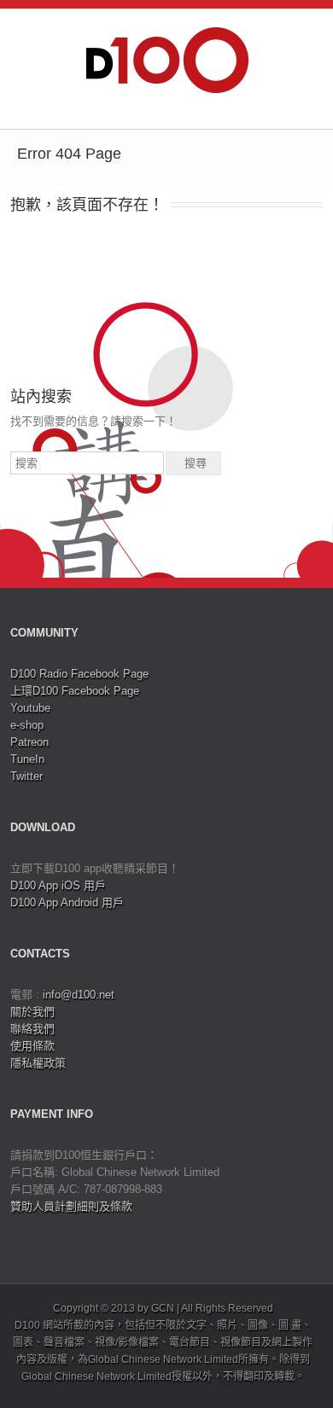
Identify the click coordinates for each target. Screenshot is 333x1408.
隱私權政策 (38, 1062)
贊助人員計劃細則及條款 (71, 1206)
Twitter (26, 776)
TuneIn (27, 759)
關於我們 (32, 1011)
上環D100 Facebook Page (74, 690)
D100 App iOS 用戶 (58, 885)
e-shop (27, 725)
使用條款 (32, 1045)
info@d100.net (78, 994)
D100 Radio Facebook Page (79, 673)
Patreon (29, 742)
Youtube (30, 707)
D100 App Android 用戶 (67, 902)
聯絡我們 (32, 1028)
